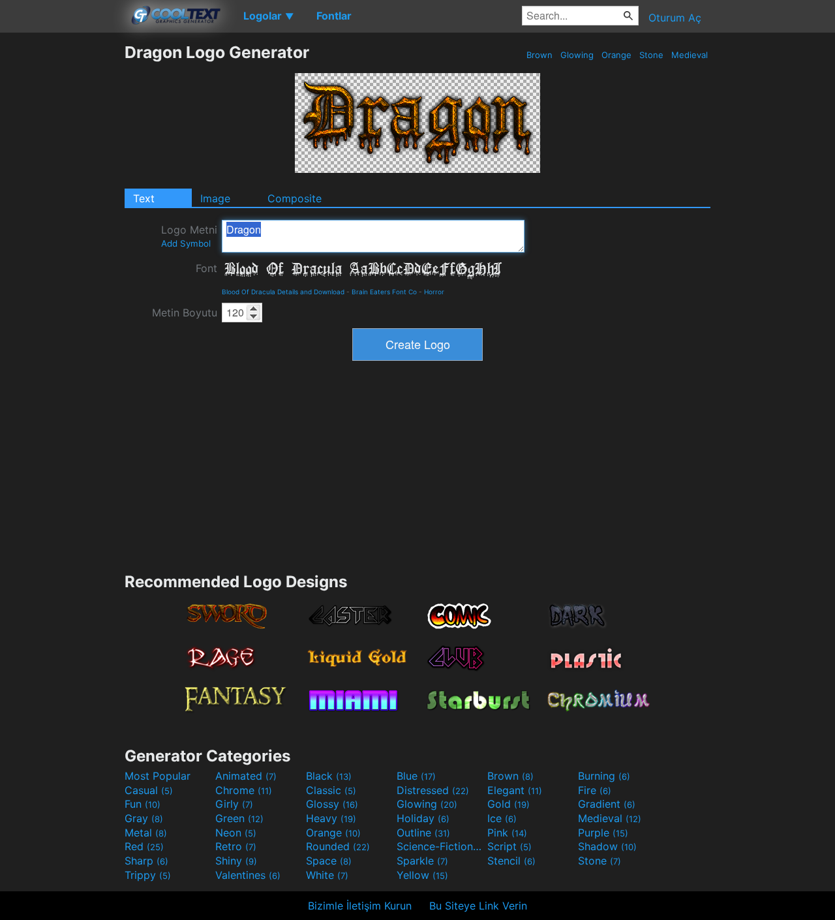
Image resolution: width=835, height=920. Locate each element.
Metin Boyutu (184, 312)
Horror (434, 292)
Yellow (422, 875)
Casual (149, 790)
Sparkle (422, 860)
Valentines (248, 875)
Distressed (433, 790)
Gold (508, 803)
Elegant (514, 790)
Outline (423, 832)
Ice (502, 818)
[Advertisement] (62, 238)
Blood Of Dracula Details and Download (283, 292)
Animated (246, 775)
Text (144, 198)
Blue (416, 775)
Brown (539, 55)
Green (239, 818)
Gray (144, 818)
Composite (294, 198)
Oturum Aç (674, 17)
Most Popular (157, 775)
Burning (604, 775)
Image (215, 198)
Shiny (236, 860)
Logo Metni (189, 236)
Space (329, 860)
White (327, 875)
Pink (507, 832)
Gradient (606, 803)
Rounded (338, 846)
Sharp (146, 860)
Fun (142, 803)
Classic (331, 790)
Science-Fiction (440, 846)
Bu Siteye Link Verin (478, 905)
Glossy (332, 803)
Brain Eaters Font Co (384, 292)
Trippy (148, 875)
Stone (651, 55)
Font (206, 268)
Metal (146, 832)
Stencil (511, 860)
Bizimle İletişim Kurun (360, 905)
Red (144, 846)
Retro (235, 846)
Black (329, 775)
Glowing (577, 55)
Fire (594, 790)
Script (509, 846)
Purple (603, 832)
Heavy (331, 818)
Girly (234, 803)
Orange (616, 55)
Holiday (423, 818)
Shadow (607, 846)
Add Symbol (186, 243)
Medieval (689, 55)
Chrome (243, 790)
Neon (235, 832)
